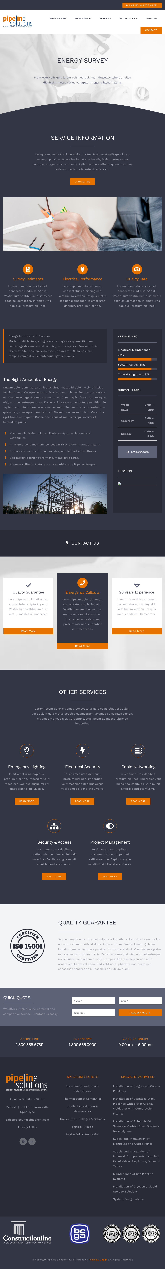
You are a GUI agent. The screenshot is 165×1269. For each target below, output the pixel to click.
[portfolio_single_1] (82, 198)
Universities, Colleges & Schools (82, 1119)
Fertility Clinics (82, 1126)
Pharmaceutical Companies (82, 1098)
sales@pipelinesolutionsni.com (27, 1119)
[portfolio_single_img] (55, 475)
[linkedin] (32, 1141)
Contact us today (46, 1014)
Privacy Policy (27, 1127)
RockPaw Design (98, 1259)
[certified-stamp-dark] (27, 930)
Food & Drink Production (83, 1134)
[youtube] (23, 1141)
